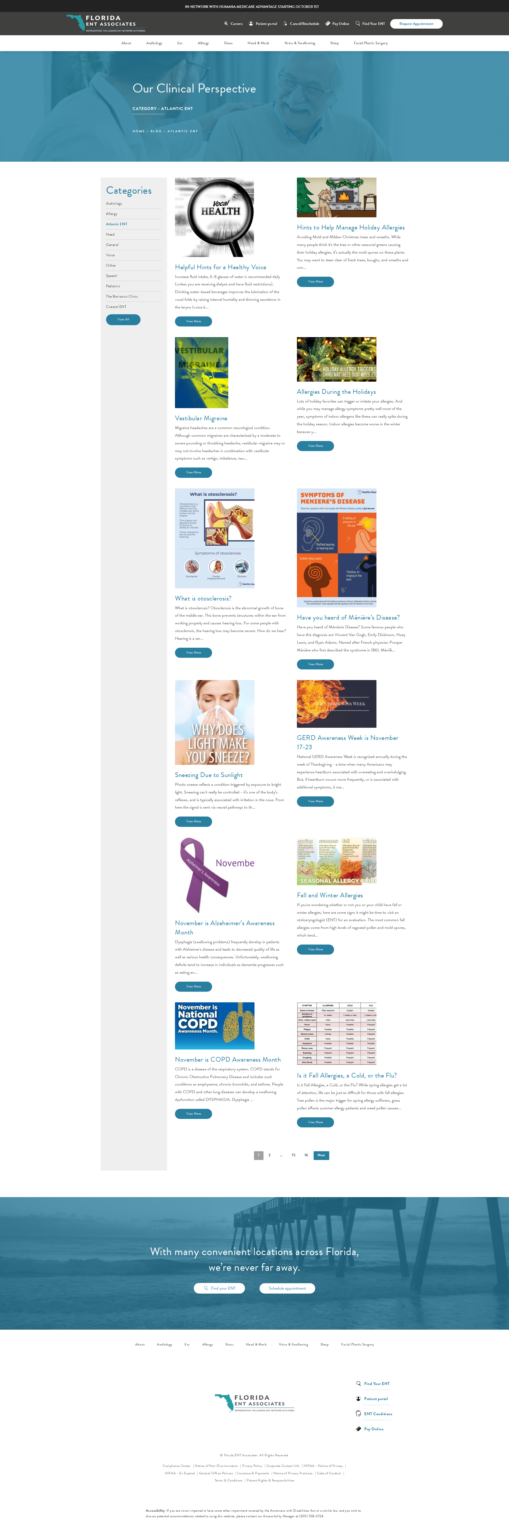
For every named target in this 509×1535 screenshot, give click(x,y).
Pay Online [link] (340, 24)
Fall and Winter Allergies (330, 895)
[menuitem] (127, 43)
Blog (156, 131)
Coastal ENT (116, 306)
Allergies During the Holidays (336, 391)
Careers (237, 24)
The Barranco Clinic (122, 296)
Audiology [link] (154, 43)
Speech (111, 275)
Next (321, 1155)
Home (139, 131)
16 (306, 1155)
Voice (110, 254)
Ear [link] (180, 43)
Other (111, 265)
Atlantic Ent (183, 131)
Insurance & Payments (253, 1473)
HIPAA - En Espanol (180, 1473)
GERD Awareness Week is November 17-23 (347, 742)
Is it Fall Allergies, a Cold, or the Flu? (347, 1075)
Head (110, 234)
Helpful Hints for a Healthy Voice (220, 267)
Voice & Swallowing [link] (299, 43)
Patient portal (266, 24)
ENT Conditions (378, 1413)
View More (193, 321)
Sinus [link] (228, 43)
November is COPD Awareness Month (228, 1059)
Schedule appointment (287, 1288)
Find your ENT (223, 1288)
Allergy (111, 213)
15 (293, 1155)
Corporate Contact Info (283, 1465)
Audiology (114, 203)
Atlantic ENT (116, 223)
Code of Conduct (330, 1473)
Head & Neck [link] (258, 43)
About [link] (126, 43)
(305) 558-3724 (311, 1516)
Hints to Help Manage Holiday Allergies (351, 227)
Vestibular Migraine (201, 418)
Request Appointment (416, 24)
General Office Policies (216, 1473)
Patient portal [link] (376, 1398)
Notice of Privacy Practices (294, 1473)
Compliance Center (177, 1465)
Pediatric (113, 285)
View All (123, 319)
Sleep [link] (334, 43)
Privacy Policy (253, 1465)
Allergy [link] (203, 43)
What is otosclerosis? (203, 598)
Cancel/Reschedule (304, 24)
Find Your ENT (373, 24)
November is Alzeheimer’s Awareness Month (225, 927)
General (112, 244)
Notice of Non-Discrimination (218, 1465)
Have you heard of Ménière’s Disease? (348, 617)
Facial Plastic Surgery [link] (371, 43)
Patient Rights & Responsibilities (270, 1480)
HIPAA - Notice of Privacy (325, 1465)
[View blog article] (214, 217)
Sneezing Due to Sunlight (209, 775)
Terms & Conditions (229, 1480)
